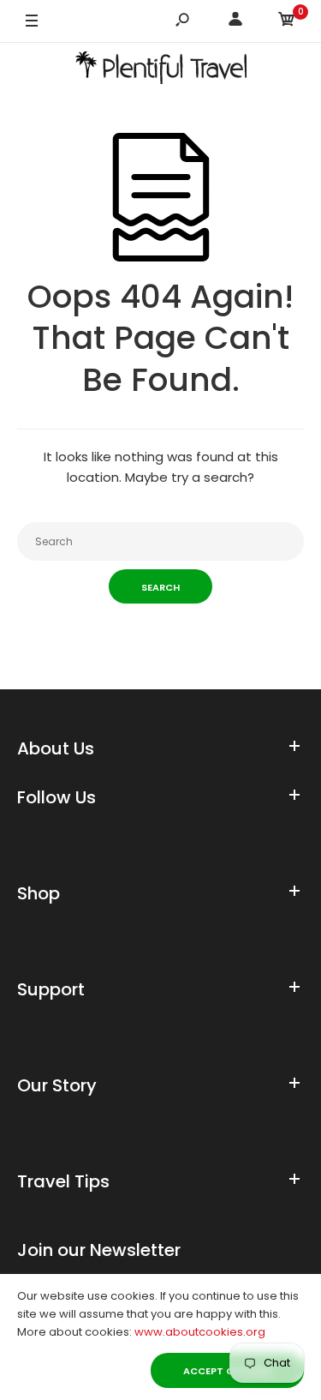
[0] (286, 21)
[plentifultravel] (161, 70)
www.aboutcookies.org (199, 1332)
